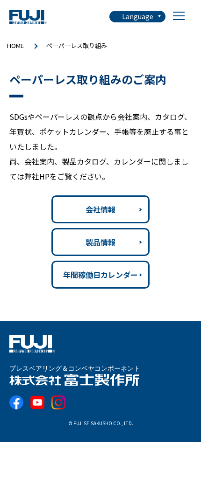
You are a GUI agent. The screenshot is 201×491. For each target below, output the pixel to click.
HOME (15, 45)
